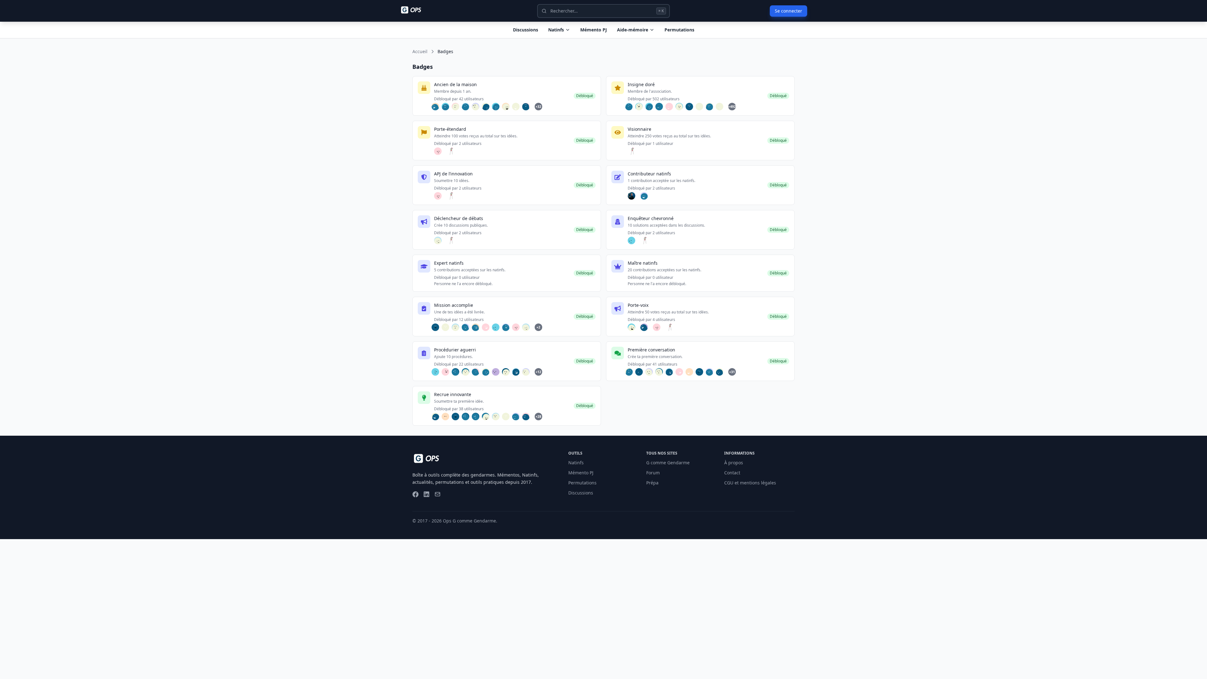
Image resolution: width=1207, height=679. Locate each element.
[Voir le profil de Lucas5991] (497, 416)
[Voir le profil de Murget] (631, 372)
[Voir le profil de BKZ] (691, 106)
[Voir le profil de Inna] (437, 372)
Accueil (419, 51)
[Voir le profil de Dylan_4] (527, 416)
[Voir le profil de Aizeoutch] (487, 372)
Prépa (652, 483)
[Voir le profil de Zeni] (487, 106)
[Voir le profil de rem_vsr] (437, 416)
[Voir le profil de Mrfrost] (527, 372)
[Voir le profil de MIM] (661, 372)
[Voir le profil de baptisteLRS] (467, 327)
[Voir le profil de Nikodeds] (517, 416)
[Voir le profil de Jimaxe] (439, 151)
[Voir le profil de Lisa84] (467, 372)
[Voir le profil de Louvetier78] (701, 372)
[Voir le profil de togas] (671, 372)
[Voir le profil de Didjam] (477, 372)
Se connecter (788, 11)
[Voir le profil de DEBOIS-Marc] (527, 106)
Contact (732, 473)
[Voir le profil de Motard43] (633, 240)
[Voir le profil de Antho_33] (467, 106)
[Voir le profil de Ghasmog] (497, 372)
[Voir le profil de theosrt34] (641, 372)
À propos (733, 463)
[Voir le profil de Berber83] (437, 327)
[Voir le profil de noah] (447, 416)
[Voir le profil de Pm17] (711, 106)
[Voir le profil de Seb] (452, 151)
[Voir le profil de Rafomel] (711, 372)
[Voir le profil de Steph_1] (457, 327)
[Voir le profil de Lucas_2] (691, 372)
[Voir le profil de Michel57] (447, 106)
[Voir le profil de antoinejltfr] (517, 106)
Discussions (580, 493)
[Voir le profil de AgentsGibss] (661, 106)
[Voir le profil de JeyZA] (517, 372)
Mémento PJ (593, 30)
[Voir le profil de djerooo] (439, 240)
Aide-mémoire (632, 30)
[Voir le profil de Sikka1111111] (507, 106)
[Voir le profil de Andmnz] (633, 196)
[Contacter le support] (437, 495)
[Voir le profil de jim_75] (457, 106)
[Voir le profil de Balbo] (487, 416)
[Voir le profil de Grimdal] (507, 327)
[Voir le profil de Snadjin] (721, 372)
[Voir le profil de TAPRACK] (507, 372)
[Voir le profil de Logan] (701, 106)
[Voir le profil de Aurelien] (633, 327)
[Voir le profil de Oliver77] (447, 327)
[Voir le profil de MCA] (457, 372)
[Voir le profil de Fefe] (497, 106)
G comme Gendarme (668, 463)
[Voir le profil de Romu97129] (681, 106)
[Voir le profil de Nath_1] (646, 327)
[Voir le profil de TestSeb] (646, 196)
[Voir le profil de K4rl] (641, 106)
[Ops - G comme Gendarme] (415, 10)
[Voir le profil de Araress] (487, 327)
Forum (653, 473)
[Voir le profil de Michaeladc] (477, 416)
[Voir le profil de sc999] (671, 106)
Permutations (679, 30)
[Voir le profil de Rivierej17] (437, 106)
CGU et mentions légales (750, 483)
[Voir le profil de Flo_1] (477, 106)
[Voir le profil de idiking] (721, 106)
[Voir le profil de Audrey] (477, 327)
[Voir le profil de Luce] (651, 372)
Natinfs (556, 30)
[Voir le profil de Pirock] (447, 372)
